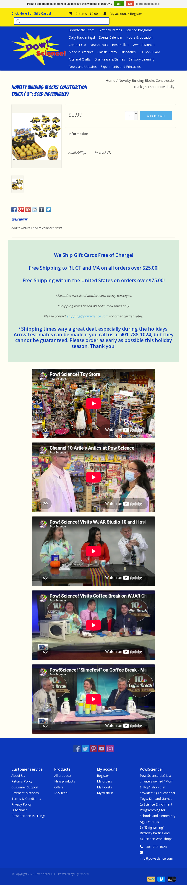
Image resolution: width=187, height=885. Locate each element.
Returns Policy (21, 781)
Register (103, 775)
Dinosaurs (128, 52)
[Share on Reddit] (34, 209)
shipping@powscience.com (87, 316)
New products (64, 781)
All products (63, 775)
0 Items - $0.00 (87, 13)
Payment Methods (25, 793)
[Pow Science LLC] (39, 48)
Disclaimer (19, 810)
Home (110, 80)
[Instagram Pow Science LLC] (110, 748)
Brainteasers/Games (110, 59)
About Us (18, 775)
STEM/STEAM (150, 52)
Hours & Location (139, 37)
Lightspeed (81, 874)
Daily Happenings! (82, 37)
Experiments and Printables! (121, 66)
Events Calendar (110, 37)
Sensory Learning (141, 59)
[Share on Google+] (21, 209)
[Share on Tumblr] (41, 209)
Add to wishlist (20, 228)
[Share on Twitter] (48, 209)
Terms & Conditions (26, 798)
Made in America (81, 52)
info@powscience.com (156, 858)
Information (78, 134)
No (130, 3)
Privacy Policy (21, 804)
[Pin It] (28, 209)
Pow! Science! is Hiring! (28, 816)
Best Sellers (120, 44)
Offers (58, 787)
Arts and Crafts (80, 59)
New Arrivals (99, 44)
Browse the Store (82, 30)
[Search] (18, 21)
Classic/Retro (107, 52)
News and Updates (83, 66)
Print (59, 228)
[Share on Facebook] (14, 209)
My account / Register (125, 13)
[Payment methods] (150, 879)
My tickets (104, 787)
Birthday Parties (110, 30)
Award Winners (144, 44)
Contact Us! (77, 44)
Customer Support (25, 787)
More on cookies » (148, 3)
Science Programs (139, 30)
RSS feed (61, 793)
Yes (119, 3)
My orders (104, 781)
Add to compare (44, 228)
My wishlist (105, 793)
